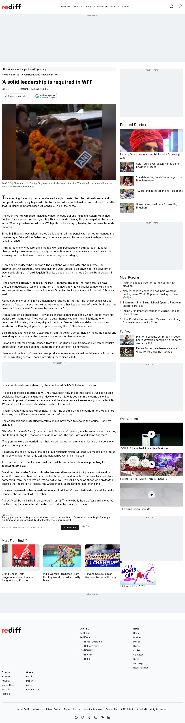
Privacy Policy (53, 709)
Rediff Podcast (140, 667)
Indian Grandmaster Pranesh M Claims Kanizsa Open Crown (151, 312)
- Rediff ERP (85, 659)
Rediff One (85, 637)
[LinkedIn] (108, 717)
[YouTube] (102, 717)
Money (88, 6)
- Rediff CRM (86, 654)
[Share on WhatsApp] (76, 717)
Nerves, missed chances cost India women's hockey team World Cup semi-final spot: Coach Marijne (151, 294)
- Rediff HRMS (86, 650)
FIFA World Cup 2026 (132, 586)
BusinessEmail (103, 6)
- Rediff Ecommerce (89, 646)
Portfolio (6, 694)
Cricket (136, 650)
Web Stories (129, 419)
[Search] (171, 7)
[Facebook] (89, 717)
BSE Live (6, 676)
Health (29, 676)
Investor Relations (93, 709)
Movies (137, 642)
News (76, 6)
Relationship (32, 689)
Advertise (38, 709)
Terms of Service (72, 709)
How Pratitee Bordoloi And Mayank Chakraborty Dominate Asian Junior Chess (151, 321)
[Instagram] (95, 717)
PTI (11, 89)
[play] (151, 434)
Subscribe (70, 527)
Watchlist (6, 689)
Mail (69, 6)
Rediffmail (85, 633)
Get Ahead (138, 654)
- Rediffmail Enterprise (91, 642)
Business (138, 637)
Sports (15, 74)
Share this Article (17, 96)
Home (63, 6)
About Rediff (23, 709)
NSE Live (6, 681)
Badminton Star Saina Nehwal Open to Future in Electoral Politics (152, 304)
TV (118, 6)
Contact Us (111, 709)
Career (29, 685)
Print (88, 526)
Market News (8, 685)
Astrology (138, 663)
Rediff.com (133, 709)
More (124, 6)
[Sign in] (180, 7)
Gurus (113, 6)
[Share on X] (82, 717)
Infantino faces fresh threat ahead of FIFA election (149, 284)
